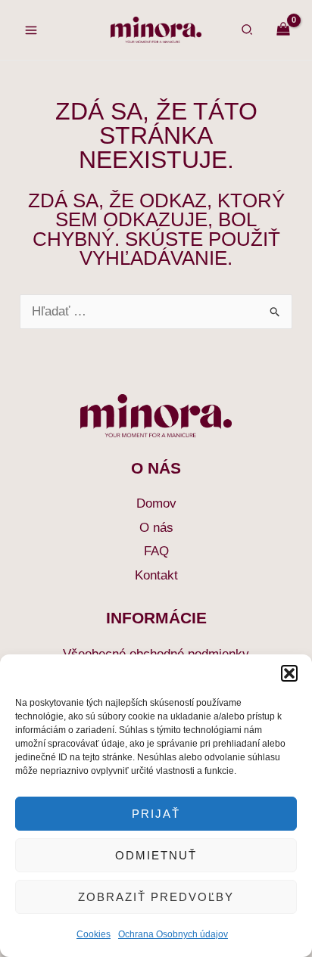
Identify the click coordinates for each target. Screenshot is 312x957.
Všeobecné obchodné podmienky (156, 654)
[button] (289, 673)
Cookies (93, 934)
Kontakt (156, 575)
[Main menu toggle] (31, 30)
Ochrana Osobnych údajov (173, 934)
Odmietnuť (156, 855)
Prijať (156, 813)
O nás (156, 527)
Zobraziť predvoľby (156, 896)
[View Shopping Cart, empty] (283, 30)
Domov (156, 503)
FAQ (156, 551)
